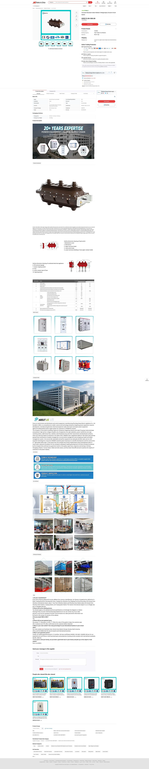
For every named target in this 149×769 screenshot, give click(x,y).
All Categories (36, 6)
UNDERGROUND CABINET (100, 730)
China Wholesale (69, 760)
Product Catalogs (49, 728)
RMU (33, 730)
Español (51, 761)
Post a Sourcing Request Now (65, 669)
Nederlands (77, 761)
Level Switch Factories (58, 751)
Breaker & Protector (47, 8)
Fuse (34, 745)
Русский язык (64, 761)
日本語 (87, 761)
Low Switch (77, 751)
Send (41, 669)
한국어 (84, 761)
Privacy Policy (92, 764)
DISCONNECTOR (36, 735)
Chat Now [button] (109, 24)
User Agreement (81, 764)
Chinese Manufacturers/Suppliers (60, 760)
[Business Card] (114, 96)
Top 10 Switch (36, 754)
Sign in (115, 3)
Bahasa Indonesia (107, 761)
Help (95, 6)
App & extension (102, 6)
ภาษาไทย (93, 761)
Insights (104, 760)
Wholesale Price (76, 760)
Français (59, 761)
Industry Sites (82, 760)
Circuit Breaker (53, 8)
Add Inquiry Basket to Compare (56, 48)
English (47, 761)
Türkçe (97, 761)
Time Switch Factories (69, 751)
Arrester (47, 745)
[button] (91, 93)
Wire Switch (84, 751)
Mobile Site (99, 760)
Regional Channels (88, 760)
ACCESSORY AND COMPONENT (59, 735)
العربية (81, 761)
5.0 (102, 93)
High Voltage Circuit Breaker (93, 745)
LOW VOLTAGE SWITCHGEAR (79, 730)
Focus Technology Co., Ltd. (67, 764)
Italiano (69, 761)
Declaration (86, 764)
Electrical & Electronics (39, 8)
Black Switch (98, 751)
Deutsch (72, 761)
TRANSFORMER (77, 732)
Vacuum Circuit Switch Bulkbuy (54, 754)
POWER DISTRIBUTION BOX (38, 732)
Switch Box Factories (48, 751)
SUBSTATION (56, 732)
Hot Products (46, 760)
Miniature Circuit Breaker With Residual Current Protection (61, 745)
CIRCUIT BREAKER (98, 732)
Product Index (94, 760)
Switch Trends (43, 754)
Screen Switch (105, 751)
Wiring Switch (90, 751)
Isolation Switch (40, 745)
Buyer (90, 6)
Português (55, 761)
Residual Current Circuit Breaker (80, 745)
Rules (116, 6)
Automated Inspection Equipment (80, 735)
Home (34, 8)
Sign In (83, 85)
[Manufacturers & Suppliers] (39, 2)
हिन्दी (90, 761)
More (34, 756)
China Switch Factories (38, 751)
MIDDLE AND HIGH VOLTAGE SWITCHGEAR (61, 730)
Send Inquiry (90, 24)
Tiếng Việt (101, 761)
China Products (51, 760)
